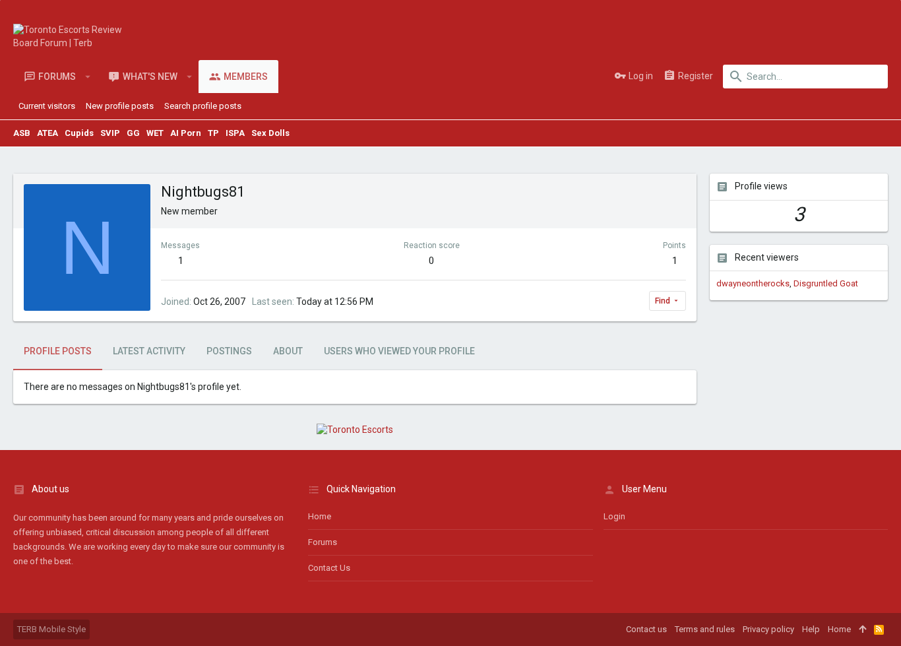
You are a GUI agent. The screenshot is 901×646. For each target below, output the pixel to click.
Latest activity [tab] (149, 351)
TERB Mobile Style (51, 629)
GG (133, 133)
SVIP (110, 133)
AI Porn (185, 133)
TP (213, 133)
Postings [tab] (229, 351)
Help (811, 629)
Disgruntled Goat (825, 283)
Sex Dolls (270, 133)
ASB (21, 133)
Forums (322, 542)
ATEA (47, 133)
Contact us (329, 568)
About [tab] (288, 351)
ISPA (235, 133)
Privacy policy (768, 629)
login (614, 516)
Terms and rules (705, 629)
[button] (88, 76)
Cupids (79, 133)
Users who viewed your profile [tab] (399, 351)
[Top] (862, 629)
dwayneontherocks (753, 283)
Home (319, 516)
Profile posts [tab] (58, 351)
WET (155, 133)
